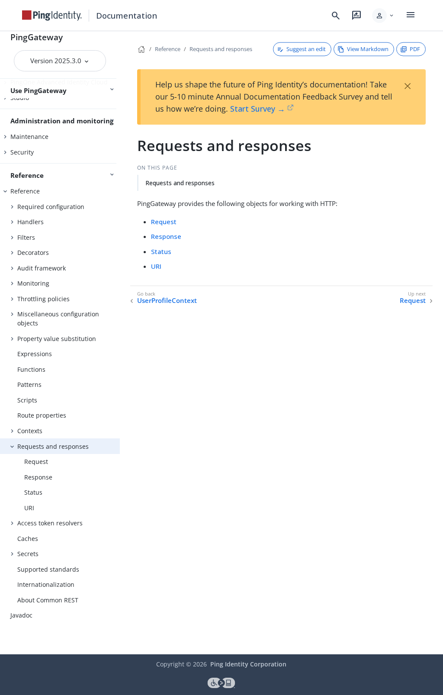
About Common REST (47, 600)
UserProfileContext (167, 300)
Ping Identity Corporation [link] (248, 664)
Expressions (34, 354)
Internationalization (45, 584)
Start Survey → (257, 108)
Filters (26, 237)
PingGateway (36, 37)
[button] (383, 15)
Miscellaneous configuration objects (58, 318)
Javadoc (21, 615)
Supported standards (48, 569)
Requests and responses (53, 446)
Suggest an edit (306, 49)
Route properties (41, 415)
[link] (52, 15)
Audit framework (41, 268)
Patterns (29, 384)
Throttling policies (43, 299)
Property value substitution (56, 339)
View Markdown (367, 49)
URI (29, 508)
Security (22, 152)
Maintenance (29, 136)
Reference (25, 191)
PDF (415, 49)
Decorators (33, 252)
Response (38, 477)
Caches (27, 538)
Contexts (29, 431)
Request (36, 461)
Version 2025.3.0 (56, 60)
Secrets (28, 554)
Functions (31, 369)
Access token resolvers (50, 523)
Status (33, 492)
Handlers (30, 222)
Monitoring (33, 283)
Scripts (27, 400)
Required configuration (50, 207)
